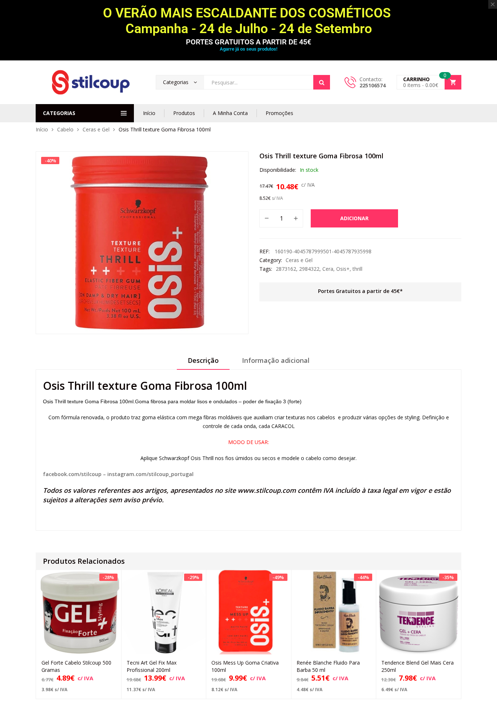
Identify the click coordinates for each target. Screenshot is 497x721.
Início (149, 113)
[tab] (203, 363)
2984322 (309, 268)
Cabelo (65, 129)
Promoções (279, 113)
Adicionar (354, 218)
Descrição (203, 360)
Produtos (184, 113)
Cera (327, 268)
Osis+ (343, 268)
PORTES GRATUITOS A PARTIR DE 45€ (248, 41)
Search (321, 82)
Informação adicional (276, 360)
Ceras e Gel (96, 129)
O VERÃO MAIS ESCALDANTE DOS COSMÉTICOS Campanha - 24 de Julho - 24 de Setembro (248, 20)
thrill (357, 268)
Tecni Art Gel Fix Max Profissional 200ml (151, 666)
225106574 (372, 85)
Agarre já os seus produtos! (248, 49)
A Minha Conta (230, 113)
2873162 (286, 268)
